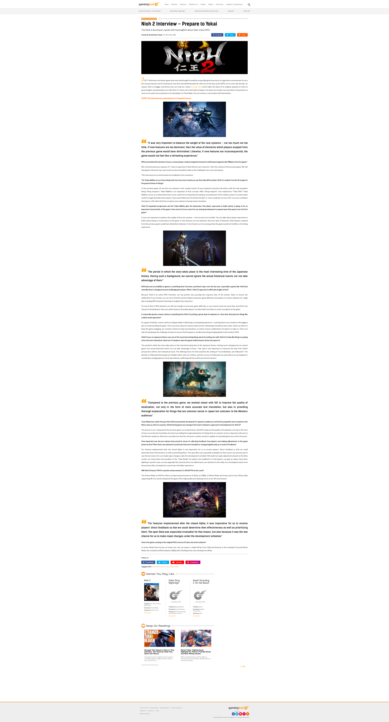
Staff (157, 710)
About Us (151, 710)
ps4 (168, 567)
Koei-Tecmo (156, 567)
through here (196, 87)
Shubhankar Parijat (155, 35)
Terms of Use (144, 708)
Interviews (152, 19)
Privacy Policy (154, 708)
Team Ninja (174, 567)
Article (144, 19)
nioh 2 (164, 567)
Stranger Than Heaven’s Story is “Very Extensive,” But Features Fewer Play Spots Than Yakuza (159, 652)
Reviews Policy (164, 708)
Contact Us (143, 710)
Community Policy (176, 708)
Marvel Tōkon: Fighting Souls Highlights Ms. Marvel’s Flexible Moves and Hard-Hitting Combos (196, 652)
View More (147, 613)
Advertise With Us (145, 713)
